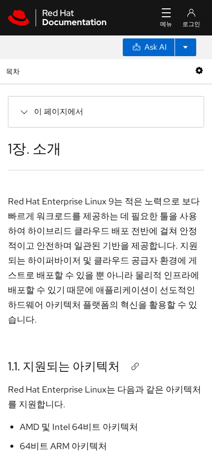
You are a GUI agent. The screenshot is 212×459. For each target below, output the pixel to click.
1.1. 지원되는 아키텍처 (64, 366)
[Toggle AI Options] (185, 47)
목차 (14, 71)
